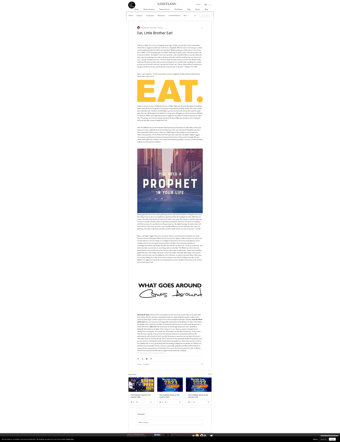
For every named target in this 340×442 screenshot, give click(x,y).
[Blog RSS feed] (197, 436)
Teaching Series (150, 15)
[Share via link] (151, 359)
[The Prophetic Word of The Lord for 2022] (199, 384)
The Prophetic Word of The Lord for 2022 (198, 396)
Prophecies (139, 15)
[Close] (338, 439)
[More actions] (202, 28)
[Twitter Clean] (211, 435)
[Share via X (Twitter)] (142, 359)
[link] (198, 4)
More (185, 15)
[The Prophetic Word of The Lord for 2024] (141, 384)
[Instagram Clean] (201, 435)
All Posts (130, 15)
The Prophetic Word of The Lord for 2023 (169, 396)
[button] (195, 15)
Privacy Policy (70, 439)
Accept (332, 439)
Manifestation (161, 15)
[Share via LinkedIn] (147, 359)
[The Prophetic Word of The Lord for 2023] (170, 384)
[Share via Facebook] (138, 359)
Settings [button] (315, 439)
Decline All (323, 439)
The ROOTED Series (174, 15)
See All (210, 374)
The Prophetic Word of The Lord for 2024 (141, 396)
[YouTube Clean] (204, 435)
